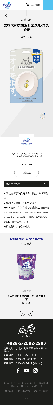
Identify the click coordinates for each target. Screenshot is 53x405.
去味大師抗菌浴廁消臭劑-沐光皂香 (27, 156)
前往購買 (26, 172)
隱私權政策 (24, 391)
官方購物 (35, 5)
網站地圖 (10, 391)
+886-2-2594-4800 (26, 355)
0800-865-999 (24, 363)
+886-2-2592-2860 (26, 343)
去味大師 (35, 153)
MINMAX (38, 386)
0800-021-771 (24, 359)
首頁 (13, 153)
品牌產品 (23, 153)
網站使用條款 (41, 391)
